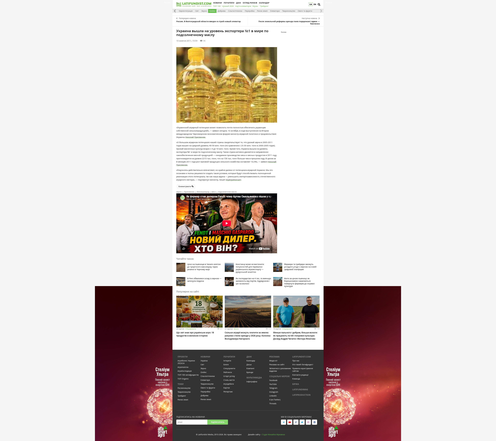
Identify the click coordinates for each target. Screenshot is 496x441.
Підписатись (217, 422)
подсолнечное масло (227, 192)
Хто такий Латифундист (302, 364)
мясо (213, 192)
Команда (296, 378)
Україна (204, 360)
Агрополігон (183, 367)
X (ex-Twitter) (274, 399)
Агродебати (228, 384)
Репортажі (228, 391)
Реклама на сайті (276, 364)
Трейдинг (182, 396)
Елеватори (275, 11)
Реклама (274, 356)
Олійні (212, 11)
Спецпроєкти (190, 329)
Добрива (222, 11)
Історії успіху (229, 376)
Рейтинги (227, 372)
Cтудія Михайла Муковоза (273, 434)
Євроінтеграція (186, 11)
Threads (272, 403)
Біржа (295, 384)
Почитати (229, 356)
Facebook (273, 380)
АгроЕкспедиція (185, 371)
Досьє (249, 364)
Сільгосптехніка (235, 11)
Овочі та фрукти (305, 11)
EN (315, 4)
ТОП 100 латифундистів (188, 375)
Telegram (273, 388)
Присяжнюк (189, 192)
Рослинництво (184, 388)
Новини (205, 356)
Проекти (183, 356)
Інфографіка (251, 381)
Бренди (249, 372)
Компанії (250, 368)
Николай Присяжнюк (195, 137)
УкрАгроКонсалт (233, 179)
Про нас (295, 360)
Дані (249, 356)
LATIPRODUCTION (301, 394)
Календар (250, 360)
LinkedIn (273, 396)
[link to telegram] (283, 422)
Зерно (204, 11)
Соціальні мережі (279, 376)
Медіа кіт (273, 360)
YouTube (273, 384)
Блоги (236, 329)
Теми (181, 384)
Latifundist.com (301, 356)
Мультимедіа (254, 377)
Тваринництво (288, 11)
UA (310, 4)
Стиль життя (229, 380)
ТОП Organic (183, 378)
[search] (319, 4)
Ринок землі (262, 11)
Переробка (249, 11)
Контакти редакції (300, 375)
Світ (197, 11)
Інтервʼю (227, 360)
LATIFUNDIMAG (300, 389)
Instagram (273, 392)
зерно (179, 192)
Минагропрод (203, 192)
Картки (226, 388)
